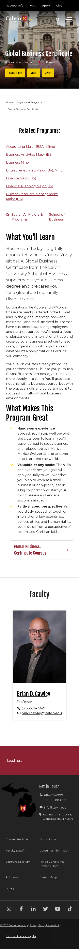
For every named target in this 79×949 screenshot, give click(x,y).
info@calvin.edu (55, 807)
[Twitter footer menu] (46, 910)
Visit (33, 5)
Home (10, 102)
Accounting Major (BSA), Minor (31, 147)
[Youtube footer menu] (58, 910)
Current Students (17, 839)
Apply (46, 5)
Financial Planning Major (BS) (29, 186)
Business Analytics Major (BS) (29, 154)
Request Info (14, 5)
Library (10, 888)
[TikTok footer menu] (70, 910)
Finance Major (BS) (21, 178)
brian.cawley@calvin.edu (42, 713)
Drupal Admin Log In (21, 936)
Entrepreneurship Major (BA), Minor (35, 170)
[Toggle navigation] (68, 19)
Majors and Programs (30, 102)
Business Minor (18, 162)
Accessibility (54, 925)
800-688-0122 (56, 800)
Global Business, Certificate (27, 550)
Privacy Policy (38, 925)
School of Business (56, 217)
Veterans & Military (18, 861)
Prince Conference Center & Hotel (52, 864)
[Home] (19, 15)
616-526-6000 (53, 795)
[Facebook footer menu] (21, 910)
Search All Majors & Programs (27, 217)
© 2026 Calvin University (14, 925)
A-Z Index (12, 877)
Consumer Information (54, 850)
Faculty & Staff (15, 850)
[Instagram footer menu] (9, 910)
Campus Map (48, 877)
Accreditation (49, 839)
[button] (58, 19)
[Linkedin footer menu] (33, 910)
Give (59, 5)
